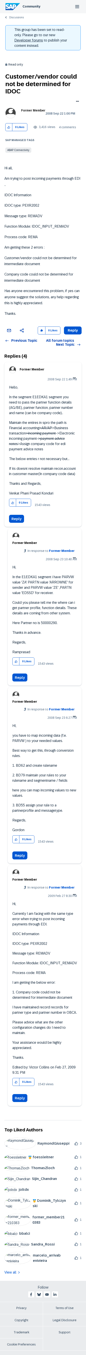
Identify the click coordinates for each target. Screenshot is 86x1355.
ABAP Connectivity (18, 150)
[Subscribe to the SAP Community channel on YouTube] (47, 1294)
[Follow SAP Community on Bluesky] (39, 1294)
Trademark (21, 1332)
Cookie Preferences (21, 1344)
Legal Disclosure (65, 1320)
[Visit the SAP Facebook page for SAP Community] (31, 1294)
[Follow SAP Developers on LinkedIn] (55, 1294)
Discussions (16, 17)
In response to (51, 551)
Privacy (21, 1308)
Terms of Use (64, 1308)
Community (31, 6)
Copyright (21, 1320)
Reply (16, 519)
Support (65, 1332)
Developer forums (28, 40)
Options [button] (76, 102)
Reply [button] (73, 330)
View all (10, 1272)
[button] (9, 127)
